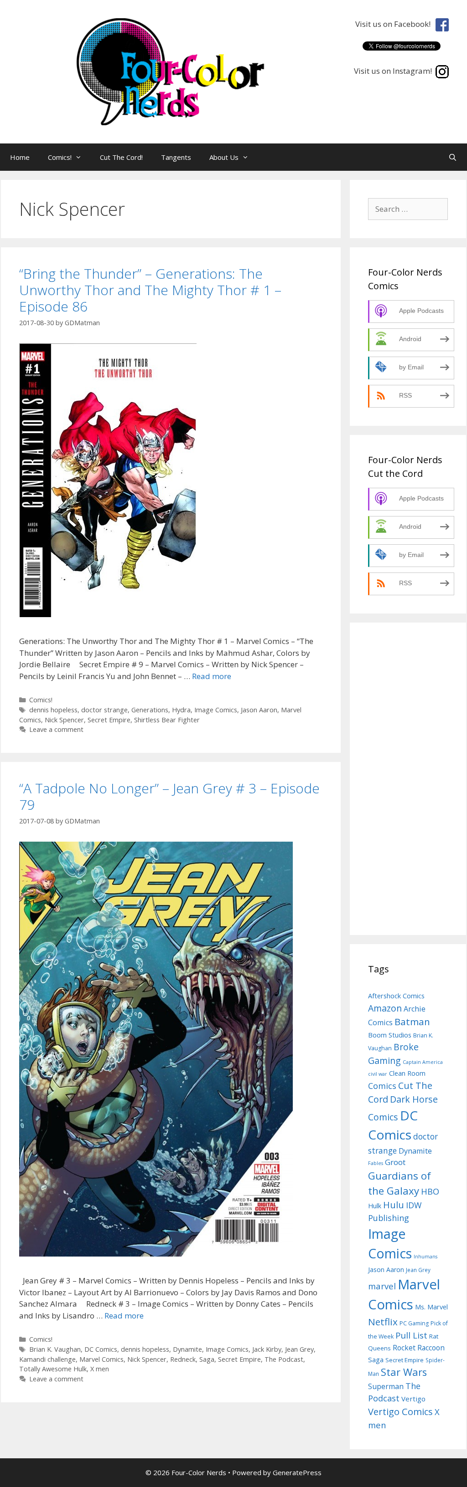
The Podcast (284, 1359)
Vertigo (413, 1398)
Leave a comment (56, 729)
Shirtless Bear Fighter (167, 719)
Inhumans (425, 1256)
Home (20, 157)
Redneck (183, 1359)
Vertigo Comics (400, 1411)
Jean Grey (299, 1349)
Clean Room (407, 1073)
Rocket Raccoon (419, 1348)
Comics (382, 1085)
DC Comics (100, 1349)
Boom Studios (389, 1034)
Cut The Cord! (121, 157)
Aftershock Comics (396, 995)
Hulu (393, 1205)
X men (99, 1368)
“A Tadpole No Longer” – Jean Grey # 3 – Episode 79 (169, 796)
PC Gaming (414, 1323)
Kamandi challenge (47, 1359)
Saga (206, 1359)
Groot (395, 1162)
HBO (430, 1191)
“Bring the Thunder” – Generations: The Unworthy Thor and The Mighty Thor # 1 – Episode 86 (150, 290)
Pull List (411, 1335)
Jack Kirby (266, 1349)
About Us (224, 157)
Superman (386, 1386)
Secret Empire (109, 719)
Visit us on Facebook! (394, 24)
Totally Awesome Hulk (53, 1368)
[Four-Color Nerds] (186, 71)
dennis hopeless (53, 709)
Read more (211, 676)
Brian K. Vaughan (55, 1349)
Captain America (423, 1062)
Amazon (385, 1008)
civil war (377, 1074)
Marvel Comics (101, 1359)
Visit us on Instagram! (395, 71)
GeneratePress (297, 1472)
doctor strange (104, 709)
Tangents (176, 157)
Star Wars (404, 1372)
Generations (149, 709)
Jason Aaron (259, 709)
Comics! (60, 157)
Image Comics (215, 709)
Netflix (383, 1321)
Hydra (181, 709)
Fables (375, 1163)
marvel (382, 1286)
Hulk (374, 1205)
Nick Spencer (64, 719)
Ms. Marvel (431, 1306)
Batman (412, 1021)
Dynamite (187, 1349)
